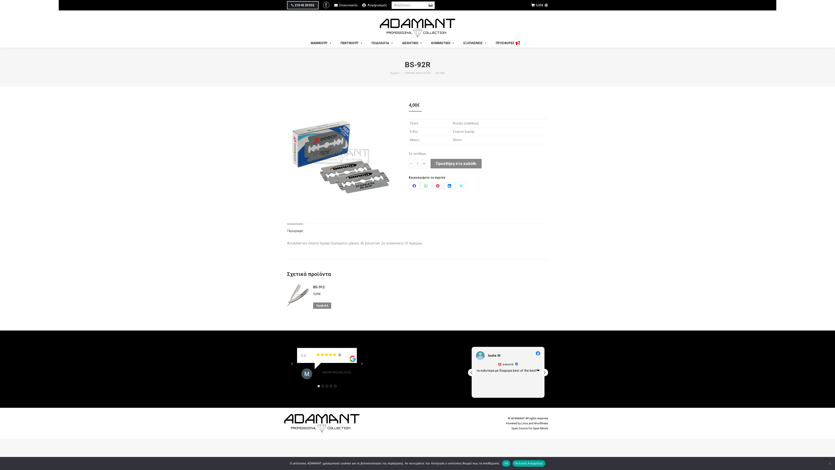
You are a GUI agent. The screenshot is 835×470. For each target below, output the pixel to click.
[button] (544, 372)
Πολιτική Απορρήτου (529, 463)
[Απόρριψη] (829, 463)
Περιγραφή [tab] (295, 231)
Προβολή (322, 305)
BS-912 (319, 287)
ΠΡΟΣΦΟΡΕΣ (505, 43)
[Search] (430, 5)
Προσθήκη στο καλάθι (456, 163)
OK (506, 463)
